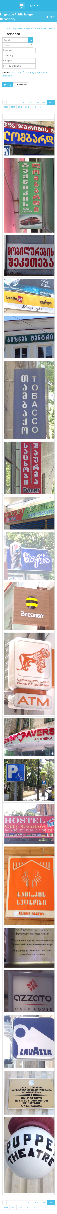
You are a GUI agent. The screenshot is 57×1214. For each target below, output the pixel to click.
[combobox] (17, 45)
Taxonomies (40, 28)
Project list (28, 28)
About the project (13, 28)
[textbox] (19, 50)
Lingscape (32, 5)
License (51, 28)
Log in (51, 16)
